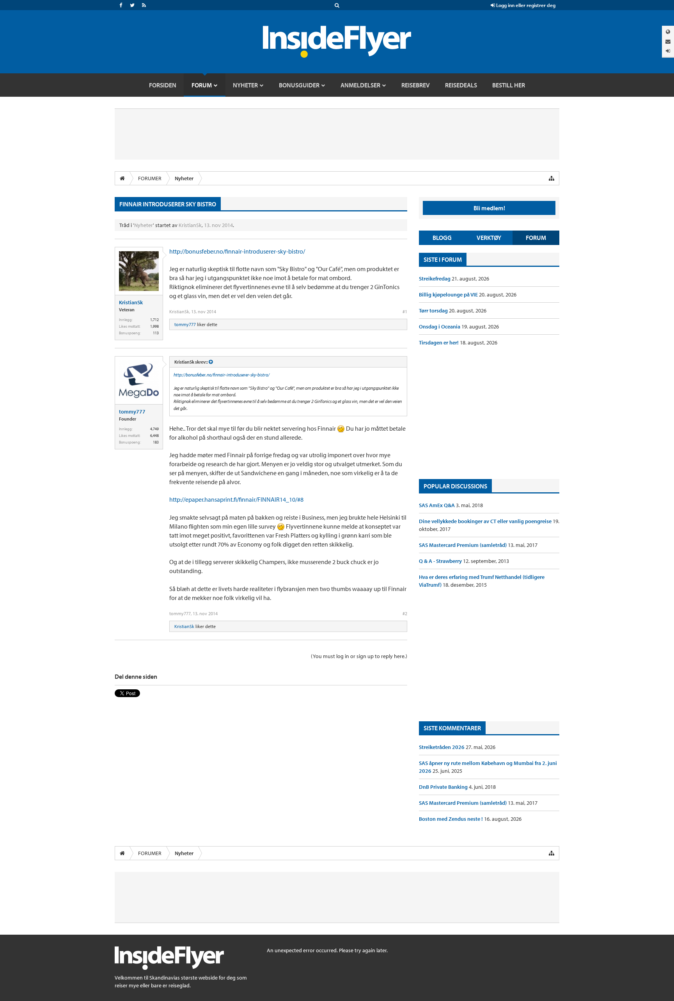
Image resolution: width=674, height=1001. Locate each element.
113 (156, 332)
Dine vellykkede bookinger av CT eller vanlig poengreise (486, 521)
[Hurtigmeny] (551, 178)
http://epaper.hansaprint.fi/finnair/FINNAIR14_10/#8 (236, 499)
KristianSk (190, 225)
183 (156, 442)
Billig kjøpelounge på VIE (449, 294)
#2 (405, 613)
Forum (536, 237)
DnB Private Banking (444, 786)
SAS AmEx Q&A (437, 505)
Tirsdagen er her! (439, 342)
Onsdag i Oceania (440, 326)
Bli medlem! (489, 208)
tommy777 (185, 324)
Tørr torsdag (434, 310)
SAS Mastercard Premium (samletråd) (463, 544)
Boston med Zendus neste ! (451, 818)
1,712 (154, 319)
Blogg (442, 237)
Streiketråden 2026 (442, 747)
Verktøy (489, 237)
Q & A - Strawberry (441, 560)
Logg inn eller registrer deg (525, 5)
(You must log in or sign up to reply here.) (359, 656)
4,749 (154, 428)
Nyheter (143, 225)
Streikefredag (435, 278)
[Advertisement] (489, 412)
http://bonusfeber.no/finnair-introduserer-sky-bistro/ (237, 251)
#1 (405, 311)
